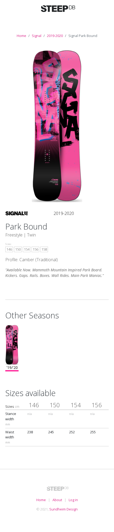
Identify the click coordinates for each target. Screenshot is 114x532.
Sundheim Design (63, 509)
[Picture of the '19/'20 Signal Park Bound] (57, 125)
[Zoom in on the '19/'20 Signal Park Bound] (12, 344)
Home (21, 35)
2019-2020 (55, 35)
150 (18, 249)
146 (9, 249)
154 (26, 249)
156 (35, 249)
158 (44, 249)
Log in (73, 499)
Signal (36, 35)
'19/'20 (12, 367)
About (57, 499)
